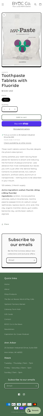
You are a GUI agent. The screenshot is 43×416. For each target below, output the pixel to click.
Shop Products (10, 294)
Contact (7, 319)
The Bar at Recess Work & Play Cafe (19, 299)
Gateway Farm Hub (12, 309)
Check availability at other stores (17, 143)
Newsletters (9, 329)
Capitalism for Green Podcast (16, 334)
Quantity (5, 104)
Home (6, 284)
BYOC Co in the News (13, 324)
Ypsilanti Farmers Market (14, 304)
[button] (2, 4)
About (6, 289)
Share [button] (6, 224)
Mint (6, 100)
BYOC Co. (18, 412)
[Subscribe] (34, 260)
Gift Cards (8, 314)
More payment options (21, 129)
